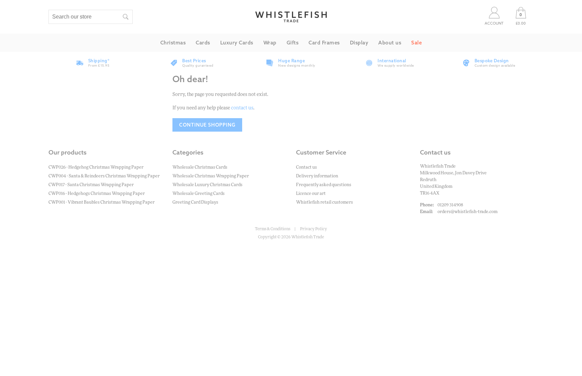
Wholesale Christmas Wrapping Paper (210, 176)
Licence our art (311, 194)
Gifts (293, 42)
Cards (203, 42)
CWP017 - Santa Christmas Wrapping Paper (91, 185)
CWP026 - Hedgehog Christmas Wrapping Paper (95, 167)
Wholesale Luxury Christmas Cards (207, 185)
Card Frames (324, 42)
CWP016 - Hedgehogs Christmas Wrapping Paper (96, 194)
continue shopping (207, 125)
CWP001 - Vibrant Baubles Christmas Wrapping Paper (101, 202)
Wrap (270, 42)
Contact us (306, 167)
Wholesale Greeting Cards (198, 194)
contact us (242, 108)
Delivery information (317, 176)
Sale (416, 42)
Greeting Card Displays (195, 202)
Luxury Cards (236, 42)
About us (389, 42)
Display (359, 42)
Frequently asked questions (323, 185)
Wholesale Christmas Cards (199, 167)
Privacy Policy (313, 229)
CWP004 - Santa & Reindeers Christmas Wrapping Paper (104, 176)
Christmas (173, 42)
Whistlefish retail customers (324, 202)
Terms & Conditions (272, 229)
